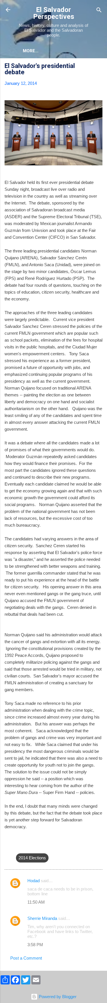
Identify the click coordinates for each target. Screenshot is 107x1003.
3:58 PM (35, 944)
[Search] (99, 10)
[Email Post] (19, 846)
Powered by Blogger (57, 996)
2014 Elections (32, 857)
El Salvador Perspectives (53, 13)
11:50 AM (36, 902)
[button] (99, 67)
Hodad (33, 880)
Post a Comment (26, 958)
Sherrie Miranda (42, 918)
